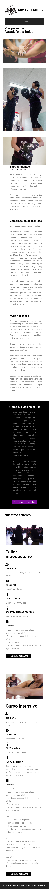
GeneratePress (40, 885)
